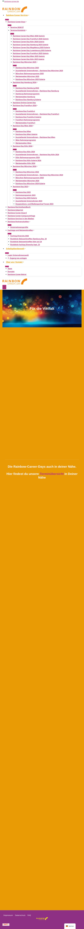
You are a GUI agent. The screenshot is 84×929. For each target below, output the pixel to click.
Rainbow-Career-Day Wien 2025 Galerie (29, 56)
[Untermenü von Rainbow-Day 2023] (15, 190)
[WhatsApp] (8, 924)
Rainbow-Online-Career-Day (24, 103)
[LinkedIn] (7, 924)
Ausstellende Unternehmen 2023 (29, 201)
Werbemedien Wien (23, 143)
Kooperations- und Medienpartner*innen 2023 (34, 204)
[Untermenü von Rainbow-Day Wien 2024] (15, 129)
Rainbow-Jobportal (15, 210)
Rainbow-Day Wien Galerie (26, 134)
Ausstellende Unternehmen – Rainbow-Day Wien (35, 137)
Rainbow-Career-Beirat (17, 274)
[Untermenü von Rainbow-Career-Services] (7, 19)
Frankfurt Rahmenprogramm (28, 120)
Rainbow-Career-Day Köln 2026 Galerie (28, 42)
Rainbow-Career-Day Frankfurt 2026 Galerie (30, 39)
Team (10, 269)
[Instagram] (3, 924)
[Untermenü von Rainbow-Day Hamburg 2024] (15, 85)
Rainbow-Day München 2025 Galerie (30, 79)
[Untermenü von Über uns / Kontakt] (7, 266)
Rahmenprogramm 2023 (25, 195)
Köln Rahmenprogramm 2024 (28, 157)
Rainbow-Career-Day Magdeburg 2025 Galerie (31, 47)
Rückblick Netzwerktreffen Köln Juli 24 (26, 242)
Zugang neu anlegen (18, 258)
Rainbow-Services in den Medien (21, 219)
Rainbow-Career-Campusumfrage (21, 216)
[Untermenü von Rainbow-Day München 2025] (15, 65)
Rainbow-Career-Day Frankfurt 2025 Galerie (30, 53)
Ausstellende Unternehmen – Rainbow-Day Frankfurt (37, 114)
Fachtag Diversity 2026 (19, 236)
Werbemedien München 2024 (27, 181)
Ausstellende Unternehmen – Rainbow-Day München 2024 (39, 175)
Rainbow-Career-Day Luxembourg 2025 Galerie (32, 50)
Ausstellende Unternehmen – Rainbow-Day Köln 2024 (37, 154)
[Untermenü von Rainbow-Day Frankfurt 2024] (15, 109)
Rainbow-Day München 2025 (27, 68)
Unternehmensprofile (19, 227)
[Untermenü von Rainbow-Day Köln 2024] (15, 149)
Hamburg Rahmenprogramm (28, 94)
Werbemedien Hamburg (25, 97)
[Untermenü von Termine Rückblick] (12, 33)
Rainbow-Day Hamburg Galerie (28, 99)
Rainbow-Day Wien (23, 131)
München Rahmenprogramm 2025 (30, 73)
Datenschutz (20, 915)
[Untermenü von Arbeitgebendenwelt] (7, 253)
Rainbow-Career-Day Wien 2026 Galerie (29, 36)
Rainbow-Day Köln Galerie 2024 (28, 160)
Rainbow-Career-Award (17, 213)
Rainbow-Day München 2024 (27, 172)
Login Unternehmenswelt (18, 255)
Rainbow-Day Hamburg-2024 (27, 88)
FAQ (29, 915)
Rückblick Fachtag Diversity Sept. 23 (25, 244)
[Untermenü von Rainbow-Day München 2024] (15, 169)
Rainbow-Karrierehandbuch (19, 207)
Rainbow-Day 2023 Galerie (26, 198)
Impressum (8, 915)
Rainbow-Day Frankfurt (25, 111)
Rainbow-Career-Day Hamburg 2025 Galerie (30, 45)
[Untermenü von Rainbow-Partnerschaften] (9, 225)
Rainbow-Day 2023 (23, 192)
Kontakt (11, 271)
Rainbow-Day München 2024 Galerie (30, 183)
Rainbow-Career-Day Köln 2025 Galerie (28, 59)
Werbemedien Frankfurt (25, 123)
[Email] (5, 924)
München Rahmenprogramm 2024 (30, 178)
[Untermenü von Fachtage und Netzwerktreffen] (9, 233)
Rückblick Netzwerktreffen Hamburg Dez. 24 (28, 239)
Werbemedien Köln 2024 (25, 163)
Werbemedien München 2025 (27, 76)
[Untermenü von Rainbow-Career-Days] (9, 25)
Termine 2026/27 (17, 27)
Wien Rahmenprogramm (26, 140)
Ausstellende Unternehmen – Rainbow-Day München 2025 (39, 70)
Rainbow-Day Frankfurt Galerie (28, 117)
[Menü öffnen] (4, 287)
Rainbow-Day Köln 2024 (25, 152)
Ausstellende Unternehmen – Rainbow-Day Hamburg (37, 91)
